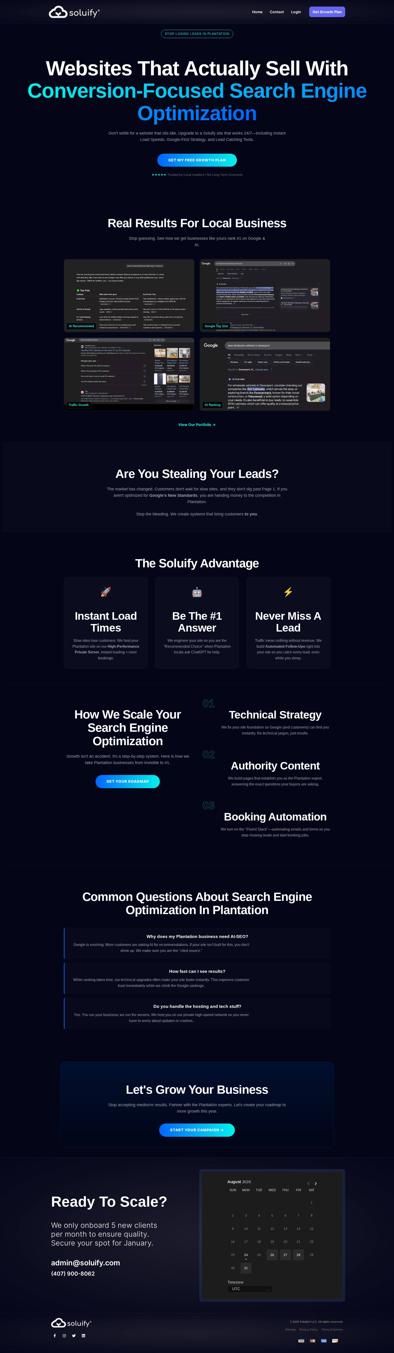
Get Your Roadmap (127, 781)
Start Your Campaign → (197, 1130)
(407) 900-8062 (73, 1273)
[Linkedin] (83, 1335)
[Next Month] (313, 1181)
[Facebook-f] (54, 1335)
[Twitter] (74, 1335)
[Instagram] (64, 1335)
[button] (272, 1254)
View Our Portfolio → (197, 424)
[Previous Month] (306, 1181)
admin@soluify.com (85, 1262)
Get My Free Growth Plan (197, 160)
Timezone (236, 1282)
